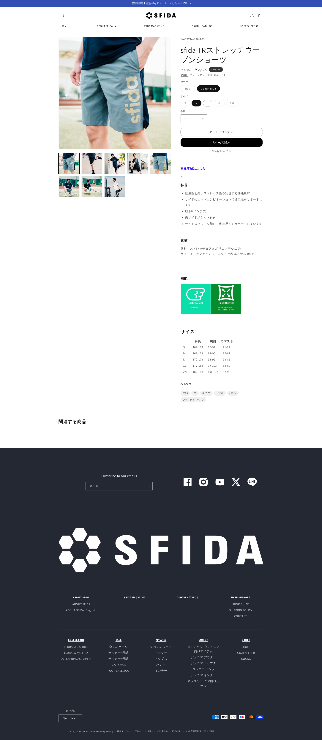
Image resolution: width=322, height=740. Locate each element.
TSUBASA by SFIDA (76, 653)
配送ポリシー (178, 731)
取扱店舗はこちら (193, 168)
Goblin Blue (208, 88)
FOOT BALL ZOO (119, 671)
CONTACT (240, 616)
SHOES (246, 647)
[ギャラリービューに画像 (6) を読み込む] (69, 186)
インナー (161, 671)
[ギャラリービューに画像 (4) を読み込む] (137, 163)
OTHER (246, 640)
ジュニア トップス (203, 663)
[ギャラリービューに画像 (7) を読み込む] (91, 186)
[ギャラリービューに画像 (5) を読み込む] (160, 163)
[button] (63, 15)
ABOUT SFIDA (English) (81, 610)
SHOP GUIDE (240, 604)
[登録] (148, 486)
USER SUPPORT (240, 597)
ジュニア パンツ (203, 669)
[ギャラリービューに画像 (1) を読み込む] (69, 163)
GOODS (246, 659)
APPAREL (161, 640)
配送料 (184, 75)
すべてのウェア (161, 647)
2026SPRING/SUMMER (76, 659)
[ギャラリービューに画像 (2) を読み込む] (91, 163)
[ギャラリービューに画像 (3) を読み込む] (114, 163)
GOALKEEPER (246, 653)
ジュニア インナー (203, 675)
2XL (233, 103)
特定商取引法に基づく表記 (201, 731)
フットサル (118, 665)
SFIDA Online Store (84, 731)
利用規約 (163, 731)
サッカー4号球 (118, 659)
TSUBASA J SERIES (76, 647)
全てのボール (118, 647)
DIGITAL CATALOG (187, 597)
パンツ (161, 665)
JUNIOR (203, 640)
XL (220, 103)
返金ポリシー (123, 731)
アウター (161, 653)
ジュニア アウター (203, 657)
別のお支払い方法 (221, 151)
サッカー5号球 (118, 653)
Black (189, 89)
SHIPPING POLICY (240, 610)
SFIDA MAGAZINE (134, 597)
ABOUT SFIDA (81, 597)
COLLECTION (76, 640)
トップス (161, 659)
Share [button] (187, 383)
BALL (118, 640)
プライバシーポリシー (145, 731)
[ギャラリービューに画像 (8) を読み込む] (114, 186)
